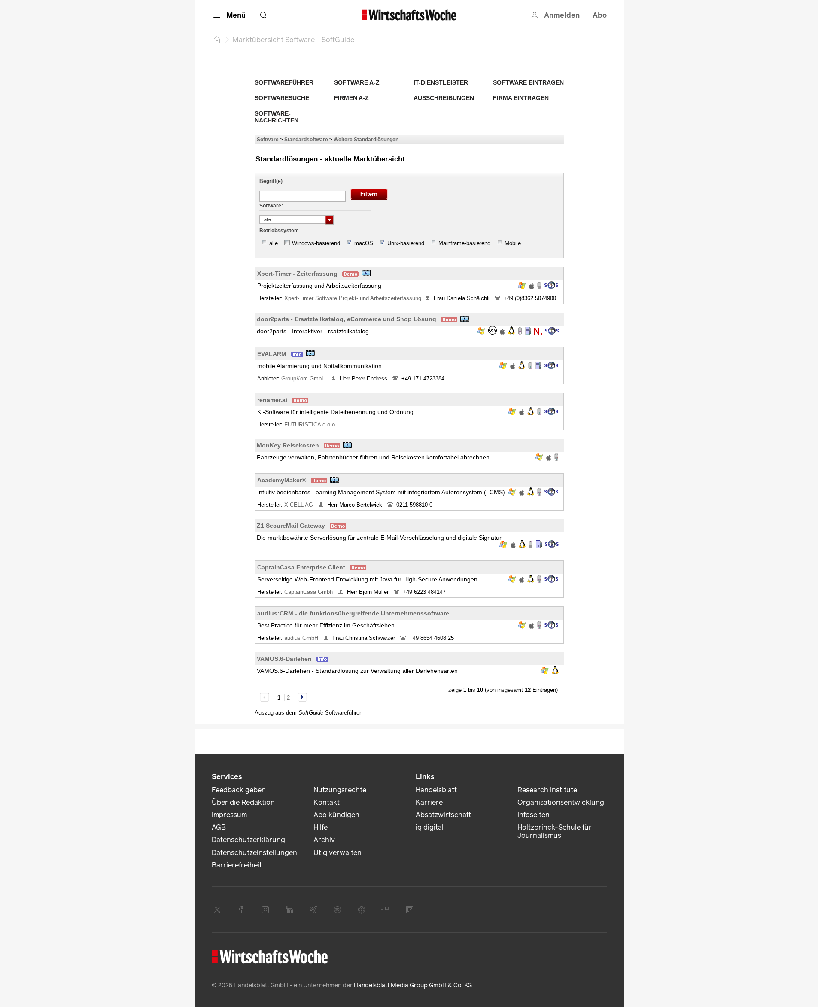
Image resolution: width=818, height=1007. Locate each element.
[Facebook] (241, 909)
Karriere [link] (429, 802)
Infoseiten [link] (533, 815)
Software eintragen (528, 82)
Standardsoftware (306, 139)
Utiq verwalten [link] (337, 853)
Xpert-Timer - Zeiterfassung (297, 273)
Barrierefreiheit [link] (237, 865)
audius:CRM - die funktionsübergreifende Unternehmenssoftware (353, 613)
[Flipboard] (409, 909)
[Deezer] (385, 909)
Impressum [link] (229, 815)
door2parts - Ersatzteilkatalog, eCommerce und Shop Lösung (346, 319)
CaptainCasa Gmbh (309, 592)
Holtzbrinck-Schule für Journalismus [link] (554, 831)
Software (268, 139)
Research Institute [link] (547, 790)
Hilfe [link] (320, 827)
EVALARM (271, 353)
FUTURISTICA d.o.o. (311, 424)
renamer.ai (272, 399)
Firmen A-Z (351, 97)
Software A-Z (357, 82)
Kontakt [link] (326, 802)
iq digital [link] (430, 827)
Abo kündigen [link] (336, 815)
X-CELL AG (299, 505)
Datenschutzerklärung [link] (248, 840)
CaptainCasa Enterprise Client (301, 567)
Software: (271, 206)
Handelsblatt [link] (436, 790)
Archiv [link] (324, 840)
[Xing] (313, 909)
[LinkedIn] (289, 909)
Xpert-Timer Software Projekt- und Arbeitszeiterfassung (352, 298)
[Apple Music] (361, 909)
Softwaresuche (282, 97)
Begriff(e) (271, 181)
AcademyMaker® (281, 480)
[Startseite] (217, 39)
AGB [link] (219, 827)
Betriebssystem (279, 231)
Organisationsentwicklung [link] (560, 802)
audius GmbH (302, 638)
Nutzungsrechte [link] (339, 790)
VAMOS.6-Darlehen (284, 658)
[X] (217, 909)
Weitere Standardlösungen (366, 139)
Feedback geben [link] (239, 790)
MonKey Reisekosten (288, 445)
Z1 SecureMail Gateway (291, 525)
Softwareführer (284, 82)
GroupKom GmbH (304, 378)
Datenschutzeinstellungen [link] (254, 853)
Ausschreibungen (444, 97)
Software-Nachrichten (276, 117)
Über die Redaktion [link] (243, 802)
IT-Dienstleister (441, 82)
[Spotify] (337, 909)
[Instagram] (265, 909)
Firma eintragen (521, 97)
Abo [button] (600, 15)
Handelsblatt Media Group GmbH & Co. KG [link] (413, 985)
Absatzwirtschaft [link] (443, 815)
